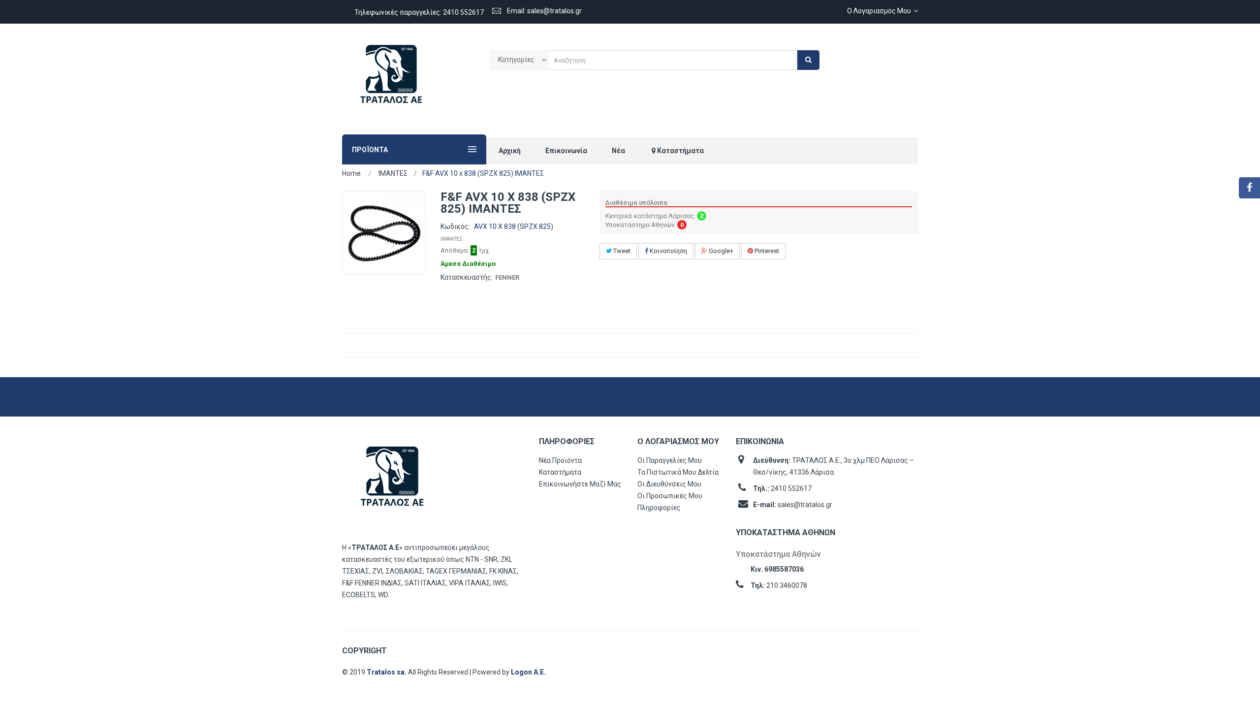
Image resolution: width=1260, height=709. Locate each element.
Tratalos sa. (387, 672)
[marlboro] (392, 480)
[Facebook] (1249, 187)
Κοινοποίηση (667, 251)
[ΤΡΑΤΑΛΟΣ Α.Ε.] (391, 79)
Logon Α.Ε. (528, 672)
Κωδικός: (455, 226)
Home (351, 173)
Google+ (720, 251)
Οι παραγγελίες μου (669, 460)
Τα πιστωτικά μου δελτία (678, 472)
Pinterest (766, 251)
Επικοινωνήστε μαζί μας (580, 484)
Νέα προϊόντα (560, 460)
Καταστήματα (560, 472)
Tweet (621, 251)
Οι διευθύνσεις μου (669, 484)
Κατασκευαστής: (467, 277)
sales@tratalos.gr (805, 505)
